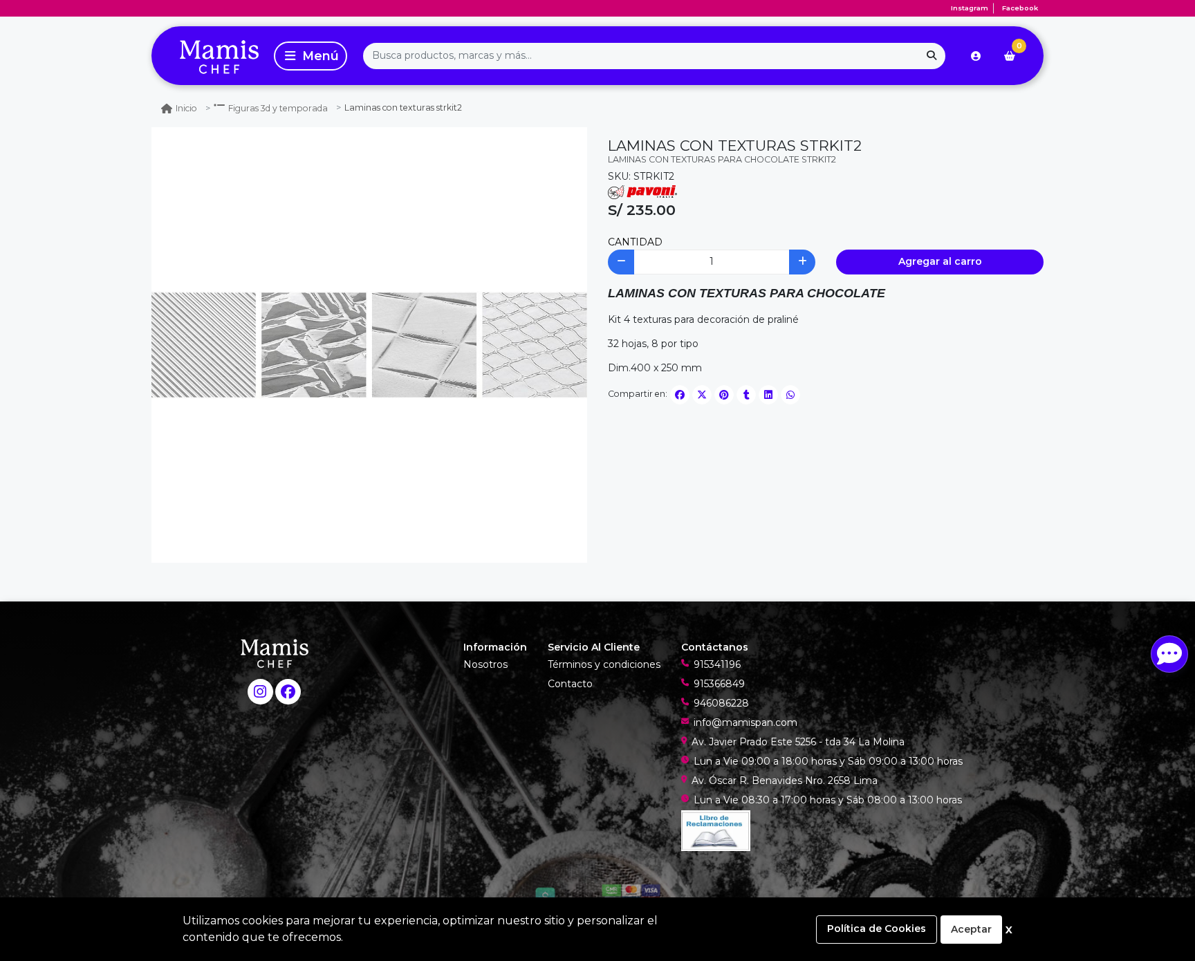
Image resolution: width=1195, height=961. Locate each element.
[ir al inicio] (274, 652)
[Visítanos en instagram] (260, 692)
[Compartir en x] (702, 394)
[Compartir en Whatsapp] (790, 394)
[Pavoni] (642, 191)
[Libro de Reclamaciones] (715, 829)
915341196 (717, 664)
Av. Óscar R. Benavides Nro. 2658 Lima (785, 780)
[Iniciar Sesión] (975, 56)
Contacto (570, 684)
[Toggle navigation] (310, 56)
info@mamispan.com (745, 722)
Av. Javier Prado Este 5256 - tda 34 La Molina (798, 742)
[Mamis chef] (210, 55)
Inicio (186, 108)
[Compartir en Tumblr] (746, 394)
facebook (1020, 8)
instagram (969, 8)
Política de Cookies (876, 928)
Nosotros (485, 664)
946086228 (721, 703)
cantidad (635, 242)
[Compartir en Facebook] (679, 394)
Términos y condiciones (604, 664)
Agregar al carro (940, 261)
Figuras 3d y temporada (278, 108)
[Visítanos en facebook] (288, 692)
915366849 (719, 684)
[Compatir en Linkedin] (768, 394)
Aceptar (971, 929)
